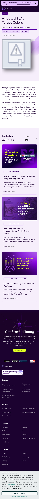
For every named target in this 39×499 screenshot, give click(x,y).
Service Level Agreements (11, 31)
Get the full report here (23, 4)
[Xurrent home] (8, 8)
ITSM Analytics (6, 412)
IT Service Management (9, 385)
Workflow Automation (28, 408)
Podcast (24, 427)
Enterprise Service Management (7, 390)
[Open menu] (35, 9)
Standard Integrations (28, 438)
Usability (25, 31)
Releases (24, 453)
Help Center (5, 442)
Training (4, 461)
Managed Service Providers (27, 385)
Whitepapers (6, 434)
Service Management (14, 171)
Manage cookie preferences (19, 496)
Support (4, 453)
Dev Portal (5, 438)
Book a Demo (6, 457)
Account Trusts (6, 416)
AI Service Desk (6, 408)
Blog (23, 431)
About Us (5, 427)
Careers (24, 461)
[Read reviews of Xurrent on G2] (32, 361)
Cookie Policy (11, 484)
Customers (5, 431)
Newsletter (5, 464)
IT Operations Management (26, 390)
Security (24, 434)
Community (25, 457)
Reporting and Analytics (15, 279)
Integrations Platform (28, 412)
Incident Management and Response (9, 396)
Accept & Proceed (19, 493)
